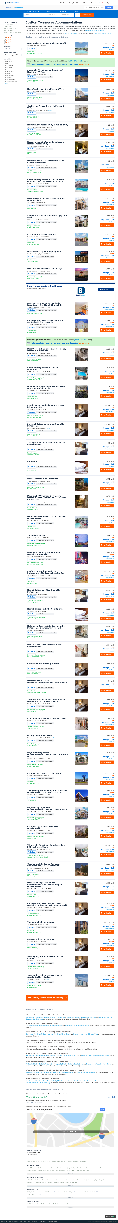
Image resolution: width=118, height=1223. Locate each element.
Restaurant (9, 77)
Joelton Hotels (8, 26)
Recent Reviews (109, 167)
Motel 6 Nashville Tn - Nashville (42, 479)
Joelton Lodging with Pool (58, 1161)
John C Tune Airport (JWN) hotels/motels (38, 1168)
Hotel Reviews (110, 131)
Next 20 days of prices (10, 28)
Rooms (76, 11)
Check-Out (63, 11)
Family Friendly (10, 75)
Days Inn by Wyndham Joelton (36, 1034)
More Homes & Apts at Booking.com (45, 286)
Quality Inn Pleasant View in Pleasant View (45, 107)
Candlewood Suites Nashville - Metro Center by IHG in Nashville (45, 321)
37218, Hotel (30, 1194)
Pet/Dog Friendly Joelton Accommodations (38, 1161)
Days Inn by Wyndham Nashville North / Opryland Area (46, 199)
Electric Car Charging (12, 81)
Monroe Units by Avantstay (40, 939)
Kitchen (8, 73)
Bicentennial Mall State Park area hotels (38, 1170)
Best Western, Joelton (33, 1204)
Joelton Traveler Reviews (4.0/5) (12, 32)
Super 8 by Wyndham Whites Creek (58, 1034)
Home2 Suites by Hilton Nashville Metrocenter (43, 591)
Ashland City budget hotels (68, 1180)
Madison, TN (30, 1182)
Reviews (111, 49)
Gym (7, 69)
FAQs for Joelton (8, 30)
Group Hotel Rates (74, 3)
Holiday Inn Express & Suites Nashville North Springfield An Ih (46, 387)
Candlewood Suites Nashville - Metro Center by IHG (43, 1081)
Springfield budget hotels (100, 1180)
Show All (70, 1173)
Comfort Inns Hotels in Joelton (61, 1204)
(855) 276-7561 (75, 60)
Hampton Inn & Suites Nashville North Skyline (81, 1017)
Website (50, 110)
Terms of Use (18, 1221)
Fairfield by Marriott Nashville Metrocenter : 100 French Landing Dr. (45, 572)
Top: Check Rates (8, 24)
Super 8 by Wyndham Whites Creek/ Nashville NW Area (45, 71)
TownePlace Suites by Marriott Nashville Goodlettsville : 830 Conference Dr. (47, 791)
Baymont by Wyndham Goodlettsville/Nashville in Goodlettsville (47, 808)
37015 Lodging (68, 1192)
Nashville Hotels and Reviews (44, 1182)
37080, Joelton (31, 1192)
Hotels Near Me (32, 1221)
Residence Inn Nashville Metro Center (98, 1064)
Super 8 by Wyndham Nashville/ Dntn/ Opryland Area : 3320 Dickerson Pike (46, 180)
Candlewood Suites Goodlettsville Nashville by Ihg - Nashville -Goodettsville (47, 904)
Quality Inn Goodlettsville (39, 735)
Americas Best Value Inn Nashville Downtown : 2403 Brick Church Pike (45, 304)
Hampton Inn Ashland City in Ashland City (47, 125)
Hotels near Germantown (86, 1168)
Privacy (25, 1221)
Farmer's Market (99, 1168)
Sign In (109, 3)
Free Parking (9, 67)
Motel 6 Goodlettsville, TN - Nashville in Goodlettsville (46, 517)
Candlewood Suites (46, 1204)
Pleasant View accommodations (50, 1180)
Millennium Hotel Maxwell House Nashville (95, 1055)
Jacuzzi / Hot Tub (10, 79)
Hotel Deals (63, 3)
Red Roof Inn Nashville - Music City (44, 269)
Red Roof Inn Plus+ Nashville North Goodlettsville (44, 646)
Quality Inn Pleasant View (65, 1072)
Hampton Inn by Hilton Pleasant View (45, 89)
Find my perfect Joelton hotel (31, 11)
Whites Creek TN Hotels (33, 1180)
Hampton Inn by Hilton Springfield (44, 251)
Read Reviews (110, 95)
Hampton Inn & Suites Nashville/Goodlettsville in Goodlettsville (47, 682)
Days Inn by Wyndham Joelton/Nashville (47, 43)
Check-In (48, 11)
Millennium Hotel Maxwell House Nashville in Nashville (43, 553)
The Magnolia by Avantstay (40, 922)
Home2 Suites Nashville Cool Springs (45, 609)
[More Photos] (81, 55)
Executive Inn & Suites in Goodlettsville (46, 718)
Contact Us (4, 1221)
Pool (7, 63)
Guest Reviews (110, 112)
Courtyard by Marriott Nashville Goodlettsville (42, 827)
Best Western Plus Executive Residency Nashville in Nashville (46, 350)
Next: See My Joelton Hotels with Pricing (45, 997)
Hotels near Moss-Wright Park (84, 1170)
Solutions (86, 3)
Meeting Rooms (10, 71)
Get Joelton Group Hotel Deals (95, 30)
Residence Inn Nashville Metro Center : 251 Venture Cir (46, 406)
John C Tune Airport (70, 33)
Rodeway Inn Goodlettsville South (44, 773)
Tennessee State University (103, 33)
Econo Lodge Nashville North (41, 234)
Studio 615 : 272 (35, 461)
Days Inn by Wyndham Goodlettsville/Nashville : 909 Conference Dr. (47, 754)
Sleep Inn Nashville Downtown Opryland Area (47, 216)
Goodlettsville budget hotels (84, 1180)
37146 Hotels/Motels (89, 1192)
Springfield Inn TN (36, 535)
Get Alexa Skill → (84, 64)
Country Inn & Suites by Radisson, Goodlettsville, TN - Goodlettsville (44, 865)
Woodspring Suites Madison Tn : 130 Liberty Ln (45, 957)
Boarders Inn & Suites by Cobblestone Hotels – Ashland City (45, 143)
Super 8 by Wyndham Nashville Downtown (42, 368)
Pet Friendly (9, 61)
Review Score (110, 258)
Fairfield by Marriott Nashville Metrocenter (39, 1064)
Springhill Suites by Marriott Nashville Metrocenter (45, 425)
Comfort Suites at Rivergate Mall (43, 664)
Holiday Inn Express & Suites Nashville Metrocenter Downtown (81, 1081)
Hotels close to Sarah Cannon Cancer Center (62, 1170)
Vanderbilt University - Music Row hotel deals (65, 1182)
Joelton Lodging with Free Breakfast (76, 1161)
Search (109, 7)
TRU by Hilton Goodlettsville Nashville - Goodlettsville (46, 444)
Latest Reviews (110, 76)
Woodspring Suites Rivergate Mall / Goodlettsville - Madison (44, 976)
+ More (6, 83)
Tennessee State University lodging (60, 1168)
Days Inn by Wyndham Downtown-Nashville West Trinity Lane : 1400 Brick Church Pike (46, 497)
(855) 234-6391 (52, 1221)
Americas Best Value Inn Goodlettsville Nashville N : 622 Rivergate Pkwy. (46, 700)
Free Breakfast (10, 65)
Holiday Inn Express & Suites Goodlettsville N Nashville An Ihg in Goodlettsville (44, 884)
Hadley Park (74, 1168)
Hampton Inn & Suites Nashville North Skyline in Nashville (45, 162)
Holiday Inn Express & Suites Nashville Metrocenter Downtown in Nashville (46, 627)
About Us (11, 1221)
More (93, 3)
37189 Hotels (48, 1192)
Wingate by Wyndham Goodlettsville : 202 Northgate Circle (46, 846)
